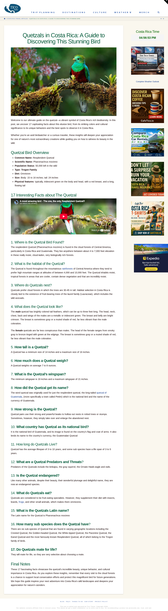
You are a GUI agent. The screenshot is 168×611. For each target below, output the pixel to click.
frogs (21, 502)
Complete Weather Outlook (147, 82)
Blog (62, 601)
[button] (166, 2)
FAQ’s (68, 601)
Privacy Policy (101, 601)
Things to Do (77, 601)
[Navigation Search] (158, 8)
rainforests (67, 268)
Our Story (88, 601)
